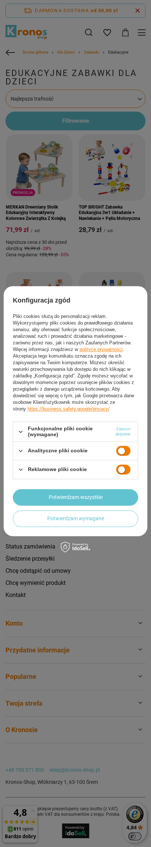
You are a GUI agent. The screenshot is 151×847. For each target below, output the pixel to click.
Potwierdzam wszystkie (76, 497)
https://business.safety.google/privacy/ (68, 409)
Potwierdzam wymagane (75, 518)
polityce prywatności (101, 349)
